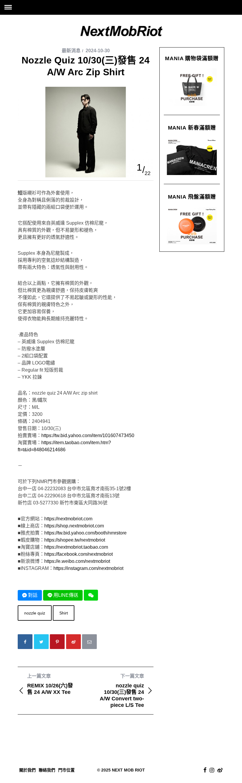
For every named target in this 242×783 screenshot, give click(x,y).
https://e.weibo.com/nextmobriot (77, 561)
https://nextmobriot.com (68, 518)
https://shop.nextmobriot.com (74, 525)
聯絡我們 (47, 770)
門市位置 (66, 770)
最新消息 (71, 50)
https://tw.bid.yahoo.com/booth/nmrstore (85, 532)
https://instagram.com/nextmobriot (88, 568)
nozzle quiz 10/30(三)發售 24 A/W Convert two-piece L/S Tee (122, 691)
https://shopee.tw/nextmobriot (74, 539)
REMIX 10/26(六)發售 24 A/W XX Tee (50, 684)
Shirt (63, 613)
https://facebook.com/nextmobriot (78, 554)
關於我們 (27, 770)
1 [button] (139, 167)
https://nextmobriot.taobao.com (76, 547)
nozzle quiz (34, 613)
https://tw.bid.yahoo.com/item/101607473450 (87, 435)
